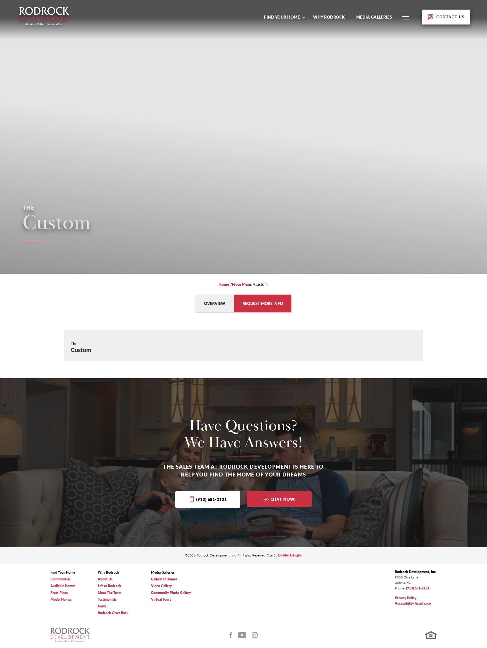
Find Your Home (62, 572)
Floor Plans (242, 284)
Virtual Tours (161, 599)
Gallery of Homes (164, 579)
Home (223, 284)
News (102, 606)
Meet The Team (109, 592)
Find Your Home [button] (282, 17)
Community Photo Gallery (171, 592)
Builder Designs (290, 555)
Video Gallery (161, 586)
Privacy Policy (405, 598)
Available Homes (62, 586)
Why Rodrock (329, 17)
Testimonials (107, 599)
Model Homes (61, 599)
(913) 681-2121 (211, 499)
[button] (284, 16)
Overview (214, 303)
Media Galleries (374, 17)
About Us (105, 579)
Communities (60, 579)
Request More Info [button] (262, 303)
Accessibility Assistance (413, 603)
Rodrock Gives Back (113, 613)
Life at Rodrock (109, 586)
